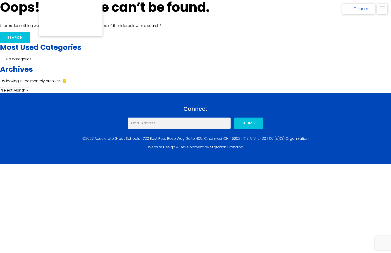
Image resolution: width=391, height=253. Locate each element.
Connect (362, 9)
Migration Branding (226, 147)
